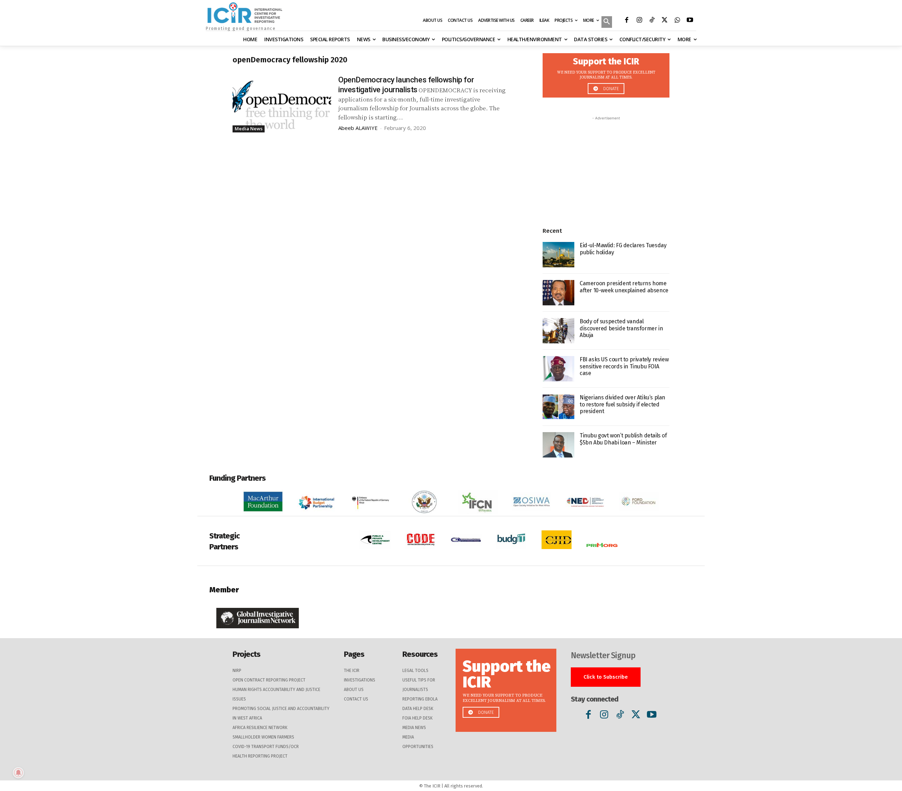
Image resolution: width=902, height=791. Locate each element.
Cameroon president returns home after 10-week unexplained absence (624, 286)
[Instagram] (639, 20)
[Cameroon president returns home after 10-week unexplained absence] (558, 292)
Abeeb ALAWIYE (358, 127)
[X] (664, 20)
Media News (248, 128)
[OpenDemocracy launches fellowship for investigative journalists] (282, 102)
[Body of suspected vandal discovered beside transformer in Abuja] (558, 330)
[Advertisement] (606, 166)
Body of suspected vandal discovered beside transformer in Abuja (621, 328)
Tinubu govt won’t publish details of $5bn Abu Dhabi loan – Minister (623, 439)
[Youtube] (690, 20)
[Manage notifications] (18, 772)
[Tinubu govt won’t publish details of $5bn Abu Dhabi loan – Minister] (558, 444)
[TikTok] (651, 20)
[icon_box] (606, 73)
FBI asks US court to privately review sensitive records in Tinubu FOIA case (624, 366)
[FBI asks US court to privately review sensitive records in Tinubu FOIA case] (558, 368)
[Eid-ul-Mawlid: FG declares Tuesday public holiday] (558, 254)
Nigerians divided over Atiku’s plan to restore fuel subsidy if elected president (622, 404)
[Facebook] (626, 20)
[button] (606, 22)
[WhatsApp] (677, 20)
